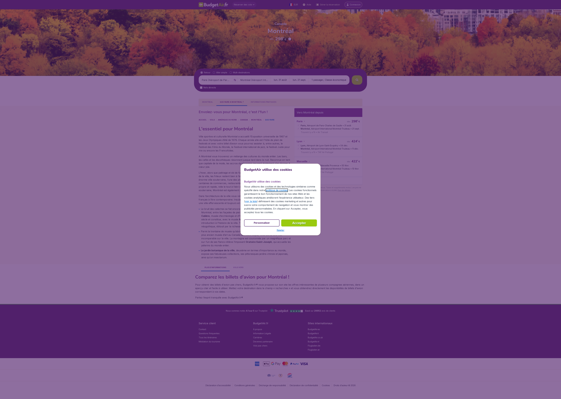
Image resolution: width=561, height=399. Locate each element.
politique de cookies (277, 190)
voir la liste (251, 201)
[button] (280, 230)
